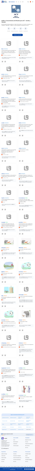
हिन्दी (4, 466)
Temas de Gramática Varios (17, 457)
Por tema (26, 441)
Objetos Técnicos (4, 429)
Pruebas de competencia (29, 443)
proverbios (3, 459)
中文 (27, 466)
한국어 (30, 466)
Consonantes (27, 457)
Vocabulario (27, 437)
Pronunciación (27, 451)
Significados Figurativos (13, 417)
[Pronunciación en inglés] (21, 2)
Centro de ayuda (15, 445)
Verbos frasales (3, 457)
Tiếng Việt (1, 466)
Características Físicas (13, 429)
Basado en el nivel (28, 439)
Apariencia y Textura (20, 429)
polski (32, 466)
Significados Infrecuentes (5, 417)
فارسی (12, 466)
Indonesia (15, 466)
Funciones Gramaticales (17, 459)
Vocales (26, 455)
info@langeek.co (6, 448)
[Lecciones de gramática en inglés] (16, 2)
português (22, 466)
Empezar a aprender (17, 34)
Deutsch (18, 466)
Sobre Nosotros (15, 441)
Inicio (14, 439)
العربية (6, 466)
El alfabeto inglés (28, 453)
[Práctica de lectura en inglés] (23, 2)
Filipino (9, 466)
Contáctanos (15, 443)
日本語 (25, 466)
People (3, 424)
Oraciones (14, 453)
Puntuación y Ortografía (17, 455)
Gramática (15, 451)
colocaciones (3, 455)
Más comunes (27, 445)
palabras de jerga (4, 453)
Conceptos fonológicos (28, 459)
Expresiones (3, 451)
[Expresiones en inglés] (19, 2)
